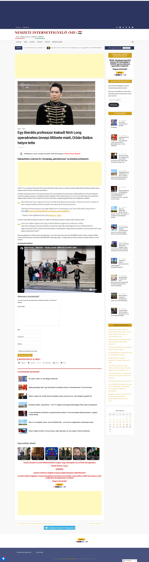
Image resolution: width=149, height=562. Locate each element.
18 (113, 424)
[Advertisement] (74, 13)
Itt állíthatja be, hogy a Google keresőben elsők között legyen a (52, 153)
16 (130, 422)
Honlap (20, 344)
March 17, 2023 (55, 215)
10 (110, 422)
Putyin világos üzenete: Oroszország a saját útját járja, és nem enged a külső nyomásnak (119, 231)
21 (123, 424)
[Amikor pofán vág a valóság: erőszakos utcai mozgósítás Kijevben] (114, 310)
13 (120, 422)
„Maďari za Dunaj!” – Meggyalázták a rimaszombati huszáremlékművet (120, 264)
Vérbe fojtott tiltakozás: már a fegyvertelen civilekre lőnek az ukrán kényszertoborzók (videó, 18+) (119, 376)
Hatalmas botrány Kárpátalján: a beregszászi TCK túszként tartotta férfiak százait (119, 360)
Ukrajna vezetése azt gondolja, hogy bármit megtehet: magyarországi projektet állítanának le (119, 342)
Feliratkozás (113, 105)
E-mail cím (21, 336)
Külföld (39, 42)
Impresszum (25, 27)
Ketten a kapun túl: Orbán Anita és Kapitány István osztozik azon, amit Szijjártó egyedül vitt (120, 159)
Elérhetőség (39, 552)
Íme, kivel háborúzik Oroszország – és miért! (120, 381)
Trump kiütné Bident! (95, 523)
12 (117, 422)
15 (127, 422)
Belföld (32, 42)
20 (120, 424)
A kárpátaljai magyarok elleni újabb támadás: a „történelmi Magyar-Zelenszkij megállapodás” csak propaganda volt (119, 368)
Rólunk (18, 27)
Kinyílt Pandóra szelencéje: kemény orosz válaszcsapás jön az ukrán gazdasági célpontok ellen (120, 247)
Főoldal (18, 42)
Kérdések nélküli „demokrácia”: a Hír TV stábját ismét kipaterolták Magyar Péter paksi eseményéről (120, 176)
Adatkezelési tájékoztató (24, 552)
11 (113, 422)
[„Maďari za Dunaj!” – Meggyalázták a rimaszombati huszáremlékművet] (114, 260)
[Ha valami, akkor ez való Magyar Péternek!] (114, 122)
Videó (23, 128)
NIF (119, 120)
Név (19, 329)
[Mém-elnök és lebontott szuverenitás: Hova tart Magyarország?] (114, 295)
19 (117, 424)
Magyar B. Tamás (57, 42)
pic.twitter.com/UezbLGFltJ (58, 211)
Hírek (25, 42)
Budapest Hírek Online (121, 325)
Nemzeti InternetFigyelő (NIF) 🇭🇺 (48, 32)
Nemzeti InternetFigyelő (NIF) (68, 559)
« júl (109, 431)
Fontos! (47, 42)
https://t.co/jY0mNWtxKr (38, 211)
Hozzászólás (21, 306)
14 (123, 422)
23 (130, 424)
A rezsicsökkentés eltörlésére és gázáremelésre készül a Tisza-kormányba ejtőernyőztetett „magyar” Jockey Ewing (120, 194)
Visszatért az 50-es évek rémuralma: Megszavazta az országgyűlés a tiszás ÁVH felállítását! (56, 48)
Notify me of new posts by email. (28, 351)
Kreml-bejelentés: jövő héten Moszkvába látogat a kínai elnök (36, 523)
